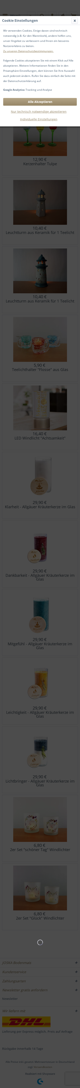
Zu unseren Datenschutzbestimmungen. (28, 51)
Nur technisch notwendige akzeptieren (39, 112)
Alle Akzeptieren (40, 102)
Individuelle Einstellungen (38, 119)
